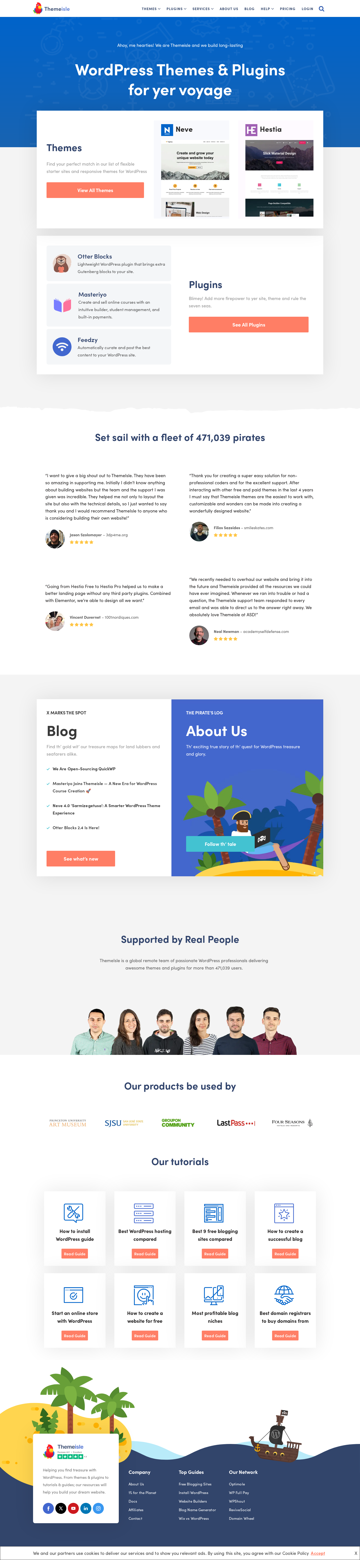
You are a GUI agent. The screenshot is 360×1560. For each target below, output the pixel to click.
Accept (318, 1553)
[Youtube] (73, 1509)
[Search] (321, 9)
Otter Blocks (95, 256)
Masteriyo (92, 294)
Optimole (237, 1483)
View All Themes (95, 189)
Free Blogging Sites (195, 1483)
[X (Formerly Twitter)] (60, 1509)
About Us (229, 8)
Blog (249, 8)
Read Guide (74, 1253)
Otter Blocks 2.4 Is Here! (76, 827)
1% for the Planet (142, 1492)
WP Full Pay (239, 1492)
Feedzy (88, 339)
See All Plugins (248, 324)
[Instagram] (98, 1509)
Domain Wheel (241, 1518)
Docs (133, 1501)
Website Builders (193, 1501)
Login (307, 8)
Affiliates (136, 1509)
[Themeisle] (51, 8)
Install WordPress (194, 1492)
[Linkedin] (85, 1509)
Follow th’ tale (220, 843)
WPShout (237, 1501)
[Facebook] (48, 1509)
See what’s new (81, 858)
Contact (135, 1518)
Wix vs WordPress (194, 1518)
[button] (159, 9)
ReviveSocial (240, 1509)
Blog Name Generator (197, 1509)
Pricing (288, 8)
